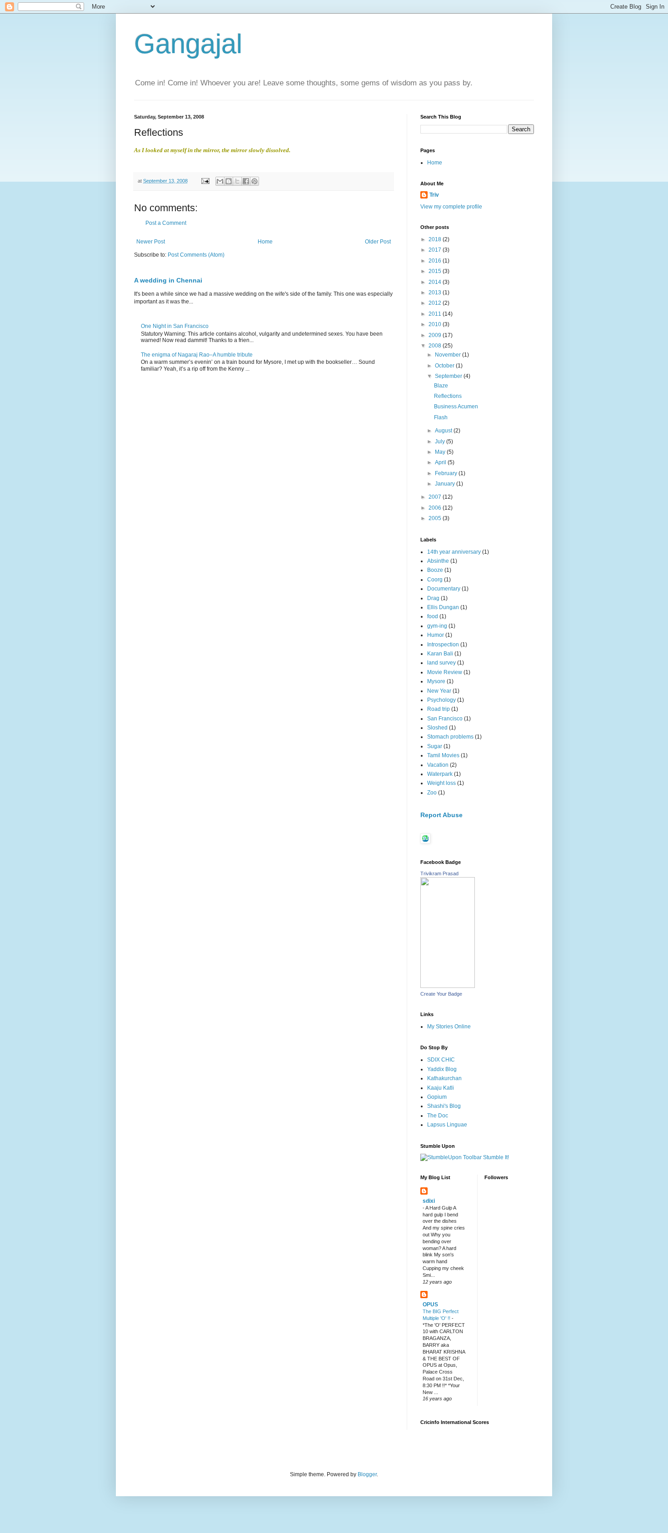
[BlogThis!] (228, 181)
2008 (436, 345)
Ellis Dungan (443, 607)
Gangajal (188, 44)
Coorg (435, 579)
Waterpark (440, 774)
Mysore (436, 681)
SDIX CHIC (441, 1060)
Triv (434, 195)
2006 (436, 508)
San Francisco (445, 718)
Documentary (443, 588)
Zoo (432, 792)
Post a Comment (165, 223)
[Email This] (219, 181)
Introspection (443, 644)
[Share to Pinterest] (254, 181)
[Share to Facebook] (245, 181)
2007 (436, 497)
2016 (436, 261)
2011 (436, 314)
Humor (435, 635)
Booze (435, 570)
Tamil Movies (443, 755)
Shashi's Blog (444, 1106)
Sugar (434, 746)
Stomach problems (450, 737)
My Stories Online (449, 1026)
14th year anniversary (454, 552)
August (444, 430)
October (445, 365)
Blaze (441, 385)
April (441, 462)
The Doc (437, 1115)
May (441, 452)
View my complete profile (451, 206)
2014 (436, 282)
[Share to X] (237, 181)
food (432, 616)
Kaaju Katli (440, 1088)
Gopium (437, 1097)
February (447, 473)
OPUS (430, 1304)
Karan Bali (440, 653)
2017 (436, 250)
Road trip (438, 709)
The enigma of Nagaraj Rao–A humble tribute (197, 355)
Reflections (448, 396)
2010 (436, 324)
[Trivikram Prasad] (447, 986)
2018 (436, 239)
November (448, 355)
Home (265, 241)
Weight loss (441, 783)
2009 (436, 335)
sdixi (429, 1201)
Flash (441, 417)
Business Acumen (456, 406)
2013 (436, 292)
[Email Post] (205, 181)
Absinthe (438, 561)
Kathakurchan (444, 1078)
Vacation (438, 765)
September (449, 376)
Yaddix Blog (442, 1069)
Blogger (367, 1474)
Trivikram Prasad (439, 873)
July (440, 441)
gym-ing (437, 626)
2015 (436, 271)
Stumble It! (495, 1157)
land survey (441, 663)
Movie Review (444, 672)
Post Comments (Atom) (196, 255)
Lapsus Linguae (447, 1124)
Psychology (441, 700)
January (445, 484)
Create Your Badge (441, 994)
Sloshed (437, 727)
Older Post (378, 241)
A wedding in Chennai (168, 280)
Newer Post (150, 241)
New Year (439, 691)
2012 (436, 303)
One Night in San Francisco (175, 326)
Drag (433, 598)
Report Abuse (441, 815)
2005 (436, 518)
